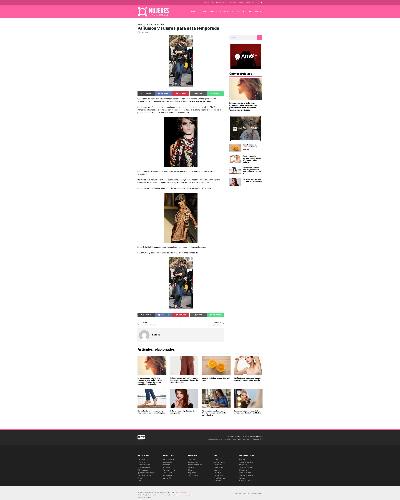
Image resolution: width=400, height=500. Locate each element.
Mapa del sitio (250, 2)
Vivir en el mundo (194, 475)
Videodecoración (143, 470)
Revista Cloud (167, 475)
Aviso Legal (237, 493)
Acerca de (207, 2)
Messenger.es (167, 462)
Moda (149, 24)
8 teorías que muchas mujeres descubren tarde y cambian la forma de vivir (214, 413)
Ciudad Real (243, 470)
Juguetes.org (218, 467)
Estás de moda (193, 462)
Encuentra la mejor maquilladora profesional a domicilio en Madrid (247, 412)
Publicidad (233, 2)
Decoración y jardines (145, 475)
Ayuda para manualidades (146, 473)
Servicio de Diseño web (233, 439)
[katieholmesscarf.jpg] (180, 283)
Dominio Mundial (219, 462)
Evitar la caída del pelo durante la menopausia (252, 180)
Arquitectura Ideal (144, 467)
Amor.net (191, 467)
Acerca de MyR (257, 439)
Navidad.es (218, 465)
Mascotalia (217, 473)
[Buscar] (259, 37)
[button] (196, 11)
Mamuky (191, 470)
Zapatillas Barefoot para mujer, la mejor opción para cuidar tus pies (252, 171)
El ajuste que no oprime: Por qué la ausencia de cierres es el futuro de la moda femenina (184, 380)
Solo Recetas (192, 459)
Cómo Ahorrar (218, 475)
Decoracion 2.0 (143, 459)
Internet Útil (167, 478)
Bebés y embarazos (195, 465)
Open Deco (141, 462)
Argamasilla (243, 465)
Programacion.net (169, 459)
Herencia (242, 478)
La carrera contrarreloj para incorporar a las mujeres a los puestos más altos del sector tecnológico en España (243, 106)
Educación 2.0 (218, 459)
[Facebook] (258, 3)
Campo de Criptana (245, 467)
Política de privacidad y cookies (252, 493)
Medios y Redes (255, 436)
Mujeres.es (192, 473)
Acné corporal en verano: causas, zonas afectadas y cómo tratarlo (252, 159)
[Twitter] (261, 3)
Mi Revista (217, 481)
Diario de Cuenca (245, 473)
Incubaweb (167, 467)
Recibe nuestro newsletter (220, 2)
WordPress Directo (169, 470)
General (142, 24)
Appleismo (166, 465)
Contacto (241, 2)
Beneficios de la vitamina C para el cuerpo (250, 147)
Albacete (242, 459)
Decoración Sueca (144, 465)
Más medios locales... (246, 481)
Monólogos (217, 470)
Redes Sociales (168, 473)
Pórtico (140, 481)
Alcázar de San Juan (246, 462)
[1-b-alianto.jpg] (180, 218)
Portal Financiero (219, 478)
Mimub (140, 478)
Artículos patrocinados (214, 439)
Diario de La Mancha (246, 475)
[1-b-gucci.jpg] (180, 142)
